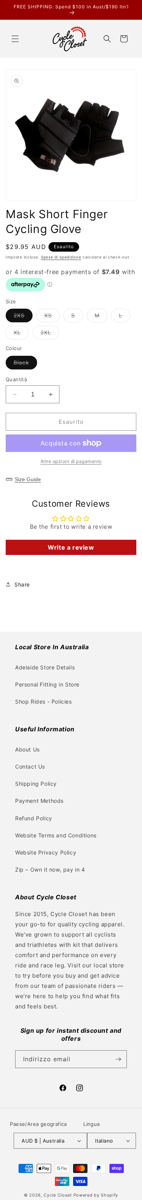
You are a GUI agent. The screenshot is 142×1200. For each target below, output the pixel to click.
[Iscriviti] (118, 1059)
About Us (27, 749)
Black (25, 364)
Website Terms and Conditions (56, 835)
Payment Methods (39, 800)
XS (52, 317)
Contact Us (30, 766)
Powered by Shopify (96, 1195)
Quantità (16, 379)
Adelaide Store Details (45, 667)
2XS (23, 317)
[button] (15, 38)
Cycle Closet (58, 1195)
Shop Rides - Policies (43, 701)
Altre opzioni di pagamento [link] (71, 461)
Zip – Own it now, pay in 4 (50, 869)
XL (21, 334)
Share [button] (22, 584)
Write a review (71, 547)
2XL (50, 334)
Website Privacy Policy (45, 852)
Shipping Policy (36, 783)
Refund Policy (33, 818)
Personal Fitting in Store (47, 684)
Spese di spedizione (61, 257)
